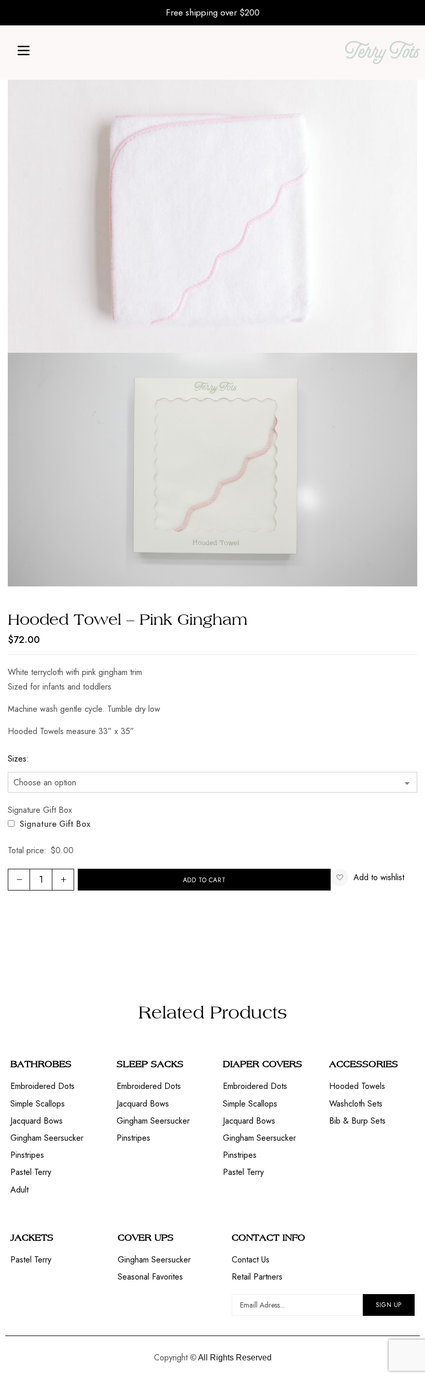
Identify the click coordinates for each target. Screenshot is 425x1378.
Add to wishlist (378, 877)
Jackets (31, 1237)
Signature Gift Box (55, 824)
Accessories (363, 1063)
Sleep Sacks (150, 1063)
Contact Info (268, 1237)
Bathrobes (41, 1063)
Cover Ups (146, 1237)
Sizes (17, 759)
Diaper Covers (262, 1063)
